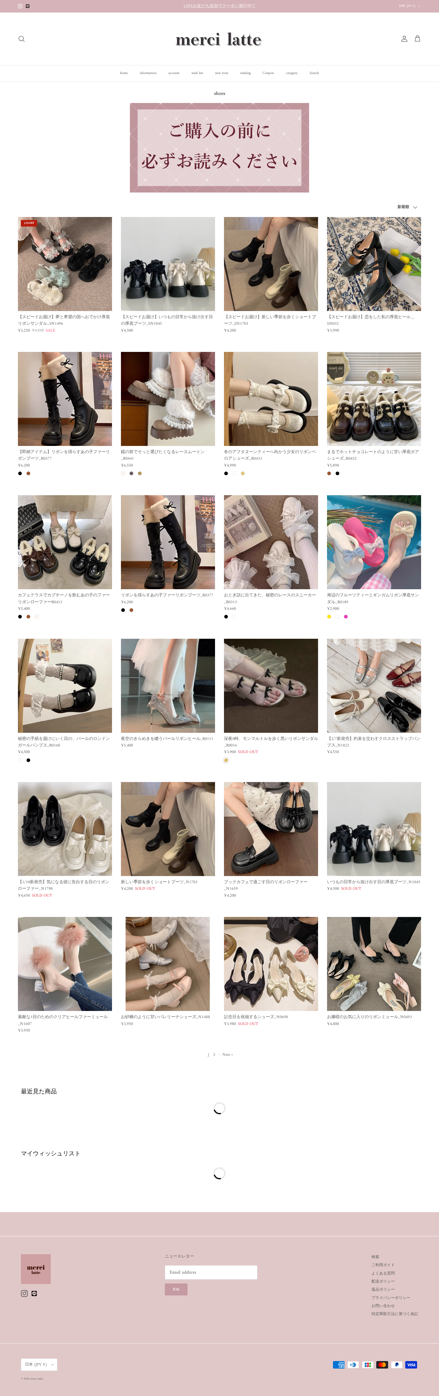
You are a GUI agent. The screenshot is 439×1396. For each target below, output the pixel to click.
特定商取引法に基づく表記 (395, 1314)
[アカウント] (403, 38)
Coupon (268, 73)
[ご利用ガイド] (219, 191)
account (173, 73)
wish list (197, 73)
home (124, 73)
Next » (227, 1054)
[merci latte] (219, 39)
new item (221, 73)
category (292, 73)
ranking (245, 73)
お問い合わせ (383, 1306)
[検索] (21, 38)
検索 (375, 1257)
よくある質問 (383, 1273)
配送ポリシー (383, 1281)
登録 (176, 1289)
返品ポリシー (383, 1289)
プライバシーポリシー (391, 1298)
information (148, 73)
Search (314, 73)
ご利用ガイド (383, 1265)
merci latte (36, 1378)
